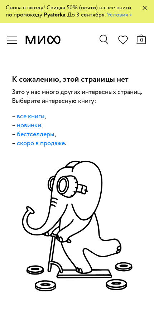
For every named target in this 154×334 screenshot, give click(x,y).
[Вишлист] (123, 41)
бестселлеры (35, 134)
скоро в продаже (41, 143)
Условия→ (119, 15)
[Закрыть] (145, 8)
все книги (30, 116)
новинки (29, 125)
